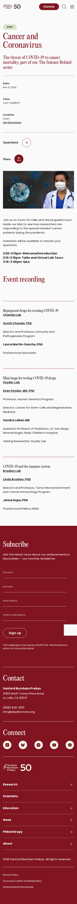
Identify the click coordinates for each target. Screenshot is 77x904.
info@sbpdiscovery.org (19, 712)
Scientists (10, 796)
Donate (49, 7)
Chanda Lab (12, 315)
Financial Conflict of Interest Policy (22, 881)
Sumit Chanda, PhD (17, 323)
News (7, 820)
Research (10, 784)
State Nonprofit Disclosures (18, 887)
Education (10, 808)
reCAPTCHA (41, 645)
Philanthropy (12, 832)
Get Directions (12, 122)
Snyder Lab (11, 382)
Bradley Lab (12, 471)
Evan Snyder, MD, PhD (18, 391)
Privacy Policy (10, 874)
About (7, 843)
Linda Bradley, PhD (17, 479)
